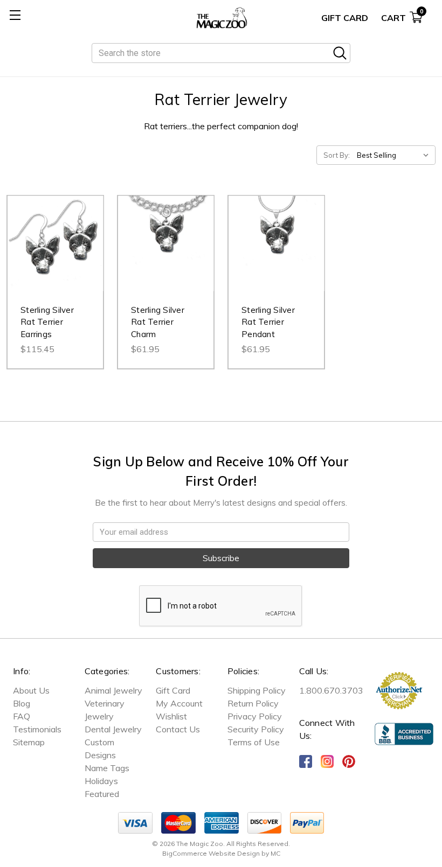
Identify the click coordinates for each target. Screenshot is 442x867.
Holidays (101, 780)
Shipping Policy (256, 690)
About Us (31, 690)
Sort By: (336, 155)
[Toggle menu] (15, 15)
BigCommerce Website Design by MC (221, 853)
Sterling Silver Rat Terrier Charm (157, 322)
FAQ (21, 716)
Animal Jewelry (113, 690)
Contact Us (178, 729)
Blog (21, 703)
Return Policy (253, 703)
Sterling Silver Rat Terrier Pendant (268, 322)
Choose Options (165, 254)
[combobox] (221, 53)
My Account (179, 703)
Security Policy (255, 729)
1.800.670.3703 (331, 690)
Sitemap (29, 742)
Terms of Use (253, 742)
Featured (102, 793)
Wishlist (171, 716)
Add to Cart (55, 254)
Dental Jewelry (113, 729)
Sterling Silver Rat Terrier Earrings (47, 322)
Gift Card (344, 17)
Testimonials (37, 729)
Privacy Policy (254, 716)
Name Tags (107, 768)
